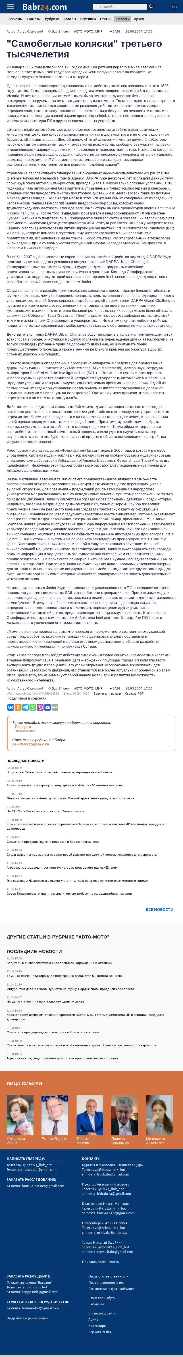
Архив (139, 19)
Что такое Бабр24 (102, 1298)
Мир (98, 31)
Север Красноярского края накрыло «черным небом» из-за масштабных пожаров (69, 893)
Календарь (97, 1326)
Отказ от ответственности (108, 1276)
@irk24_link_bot (111, 1189)
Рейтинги (88, 19)
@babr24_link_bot (37, 1165)
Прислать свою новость (100, 1262)
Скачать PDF (134, 693)
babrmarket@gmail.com (40, 1308)
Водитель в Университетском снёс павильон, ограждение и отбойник (59, 772)
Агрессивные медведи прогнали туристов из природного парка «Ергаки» (62, 867)
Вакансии (96, 1304)
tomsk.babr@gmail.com (115, 1252)
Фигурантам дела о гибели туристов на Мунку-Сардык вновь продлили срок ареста (70, 798)
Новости (123, 19)
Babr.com (44, 7)
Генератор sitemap (108, 1347)
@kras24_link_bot (112, 1208)
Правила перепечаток (106, 1282)
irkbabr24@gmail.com (114, 1194)
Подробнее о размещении (27, 1318)
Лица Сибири (24, 1083)
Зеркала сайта (99, 1332)
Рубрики (52, 19)
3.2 (34, 1347)
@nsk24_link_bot (111, 1228)
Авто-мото (83, 31)
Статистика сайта (102, 1313)
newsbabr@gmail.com (30, 744)
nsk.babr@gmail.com (113, 1232)
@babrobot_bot (35, 1287)
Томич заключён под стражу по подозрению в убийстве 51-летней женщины (65, 785)
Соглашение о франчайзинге (111, 1289)
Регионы (15, 19)
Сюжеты (34, 19)
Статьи (105, 19)
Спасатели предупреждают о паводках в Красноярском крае (53, 841)
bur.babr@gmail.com (113, 1174)
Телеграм (23, 727)
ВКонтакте (25, 731)
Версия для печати (107, 693)
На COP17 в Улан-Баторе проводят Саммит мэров (45, 811)
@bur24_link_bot (111, 1169)
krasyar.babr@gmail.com (116, 1213)
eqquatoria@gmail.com (40, 1292)
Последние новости (25, 761)
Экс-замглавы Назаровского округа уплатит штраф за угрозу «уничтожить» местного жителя (77, 880)
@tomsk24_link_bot (113, 1247)
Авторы (69, 19)
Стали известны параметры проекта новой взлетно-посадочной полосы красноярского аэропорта (82, 854)
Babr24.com (61, 31)
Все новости (160, 910)
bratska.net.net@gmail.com (43, 1186)
